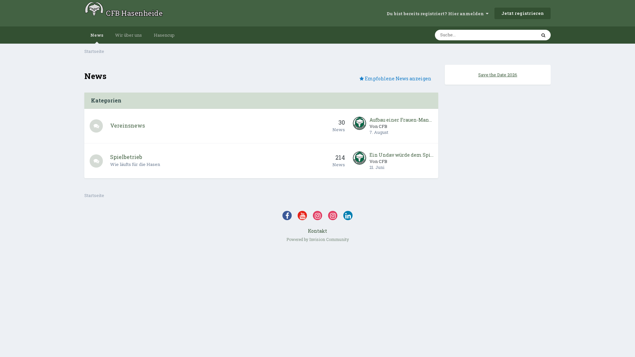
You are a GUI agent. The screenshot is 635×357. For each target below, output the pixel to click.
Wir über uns (128, 35)
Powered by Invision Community (317, 239)
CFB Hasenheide (134, 13)
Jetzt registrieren (522, 13)
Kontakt (317, 231)
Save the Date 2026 (497, 75)
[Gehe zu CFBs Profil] (359, 123)
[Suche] (543, 35)
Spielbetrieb (126, 156)
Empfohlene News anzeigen (397, 78)
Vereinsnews (127, 125)
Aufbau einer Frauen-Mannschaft (401, 120)
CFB (383, 126)
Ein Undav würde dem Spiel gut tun (401, 155)
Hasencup (164, 35)
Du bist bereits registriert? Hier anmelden (436, 14)
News (96, 35)
